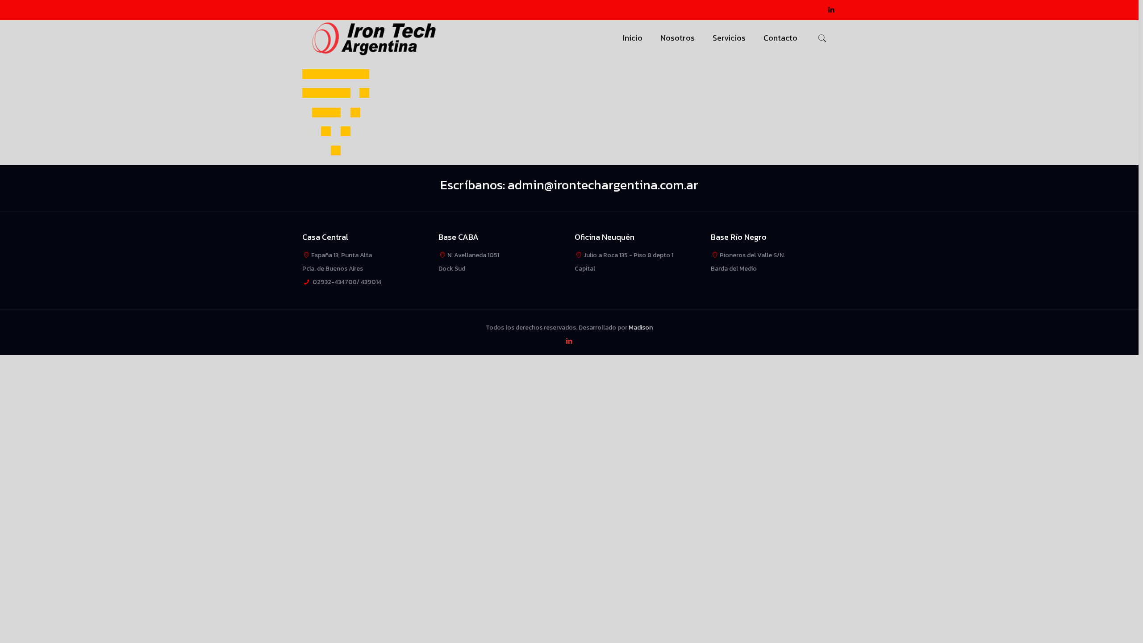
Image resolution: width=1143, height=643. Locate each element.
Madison (641, 327)
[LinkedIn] (831, 9)
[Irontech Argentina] (374, 38)
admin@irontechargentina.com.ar (603, 184)
